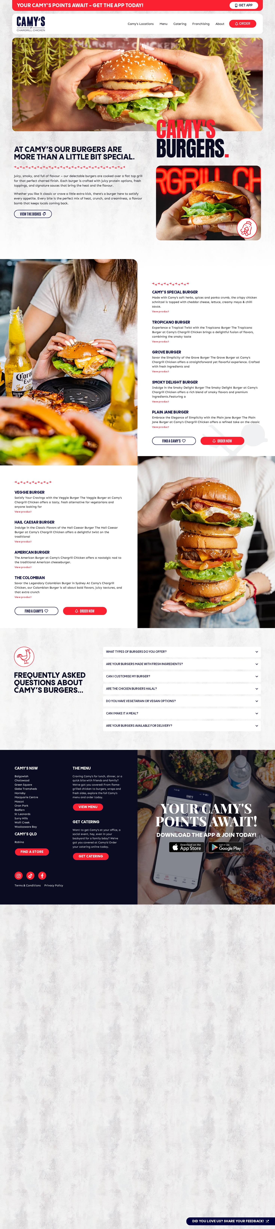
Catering (179, 24)
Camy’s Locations (141, 24)
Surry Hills (21, 818)
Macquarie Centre (26, 797)
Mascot (19, 801)
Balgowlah (21, 776)
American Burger (32, 553)
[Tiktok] (30, 876)
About (220, 24)
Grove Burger (166, 352)
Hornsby (20, 793)
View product (160, 311)
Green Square (23, 784)
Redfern (20, 810)
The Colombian (30, 578)
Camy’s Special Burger (175, 292)
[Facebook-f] (42, 876)
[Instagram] (19, 876)
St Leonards (22, 814)
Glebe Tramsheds (26, 788)
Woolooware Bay (26, 826)
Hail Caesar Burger (34, 522)
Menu (163, 24)
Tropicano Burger (171, 322)
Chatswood (22, 780)
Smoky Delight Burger (175, 382)
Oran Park (21, 805)
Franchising (201, 24)
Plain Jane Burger (170, 412)
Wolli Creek (22, 822)
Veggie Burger (30, 493)
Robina (19, 842)
